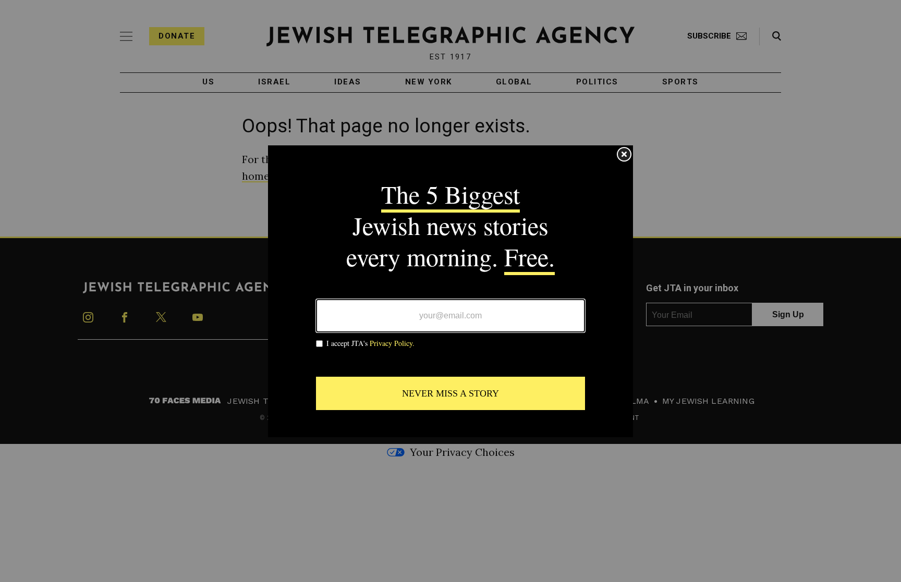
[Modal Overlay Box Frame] (450, 291)
